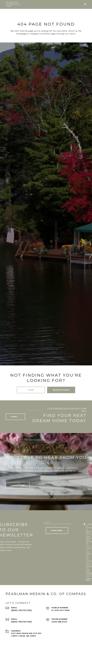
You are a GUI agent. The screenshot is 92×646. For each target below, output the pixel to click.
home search (18, 417)
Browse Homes (61, 390)
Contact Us (17, 485)
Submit (57, 530)
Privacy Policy (89, 579)
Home (31, 390)
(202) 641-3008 (62, 610)
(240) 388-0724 (59, 622)
